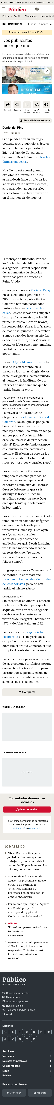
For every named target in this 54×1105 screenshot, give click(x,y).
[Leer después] (27, 104)
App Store (41, 1092)
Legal (5, 1070)
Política (5, 16)
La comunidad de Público (20, 1010)
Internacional (47, 16)
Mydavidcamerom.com (29, 362)
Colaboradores (11, 1065)
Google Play (15, 1092)
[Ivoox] (34, 1039)
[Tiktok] (5, 1039)
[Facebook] (20, 1032)
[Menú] (4, 9)
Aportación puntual (17, 1001)
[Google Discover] (13, 1032)
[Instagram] (41, 1032)
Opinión (17, 16)
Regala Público (14, 1005)
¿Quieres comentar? (27, 809)
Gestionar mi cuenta (17, 993)
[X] (27, 1032)
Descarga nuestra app (14, 1084)
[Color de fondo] (46, 104)
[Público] (22, 9)
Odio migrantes (22, 2)
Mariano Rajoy (40, 290)
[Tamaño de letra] (36, 104)
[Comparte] (7, 104)
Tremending (31, 16)
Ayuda (9, 1014)
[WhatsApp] (27, 1039)
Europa (32, 24)
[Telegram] (13, 1039)
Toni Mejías (17, 935)
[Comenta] (17, 104)
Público (14, 980)
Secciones (8, 1051)
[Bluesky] (34, 1032)
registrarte (35, 828)
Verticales (8, 1056)
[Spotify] (20, 1039)
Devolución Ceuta (37, 2)
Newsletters (13, 997)
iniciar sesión (19, 828)
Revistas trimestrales (14, 1061)
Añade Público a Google (36, 120)
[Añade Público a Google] (5, 1032)
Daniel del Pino (12, 127)
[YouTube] (49, 1032)
